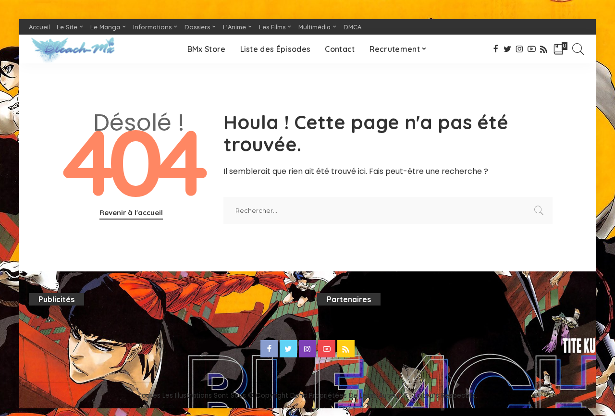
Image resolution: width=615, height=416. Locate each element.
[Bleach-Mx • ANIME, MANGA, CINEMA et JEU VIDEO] (72, 49)
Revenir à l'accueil (131, 212)
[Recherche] (578, 49)
